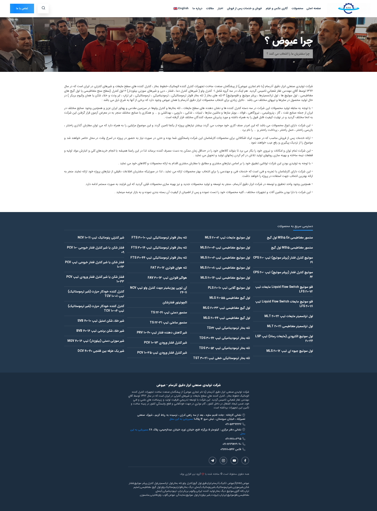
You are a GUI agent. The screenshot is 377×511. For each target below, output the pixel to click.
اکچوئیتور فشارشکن (175, 302)
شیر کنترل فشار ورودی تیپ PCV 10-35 (162, 352)
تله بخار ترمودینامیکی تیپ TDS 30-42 (224, 338)
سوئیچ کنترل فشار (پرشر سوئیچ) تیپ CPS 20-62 (283, 274)
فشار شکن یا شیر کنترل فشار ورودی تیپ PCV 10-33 (95, 279)
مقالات (210, 8)
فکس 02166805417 (231, 449)
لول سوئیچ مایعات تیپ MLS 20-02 (227, 237)
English (182, 8)
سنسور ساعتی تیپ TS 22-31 (168, 322)
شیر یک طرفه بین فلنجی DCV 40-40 (101, 351)
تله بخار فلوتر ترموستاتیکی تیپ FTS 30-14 (159, 247)
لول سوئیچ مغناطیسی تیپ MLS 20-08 (225, 267)
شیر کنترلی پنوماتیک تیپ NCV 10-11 (101, 237)
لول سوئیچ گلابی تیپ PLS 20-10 (229, 287)
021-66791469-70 (232, 444)
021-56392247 (233, 424)
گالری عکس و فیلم (277, 8)
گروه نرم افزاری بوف (190, 474)
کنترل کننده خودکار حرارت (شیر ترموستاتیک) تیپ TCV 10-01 (96, 294)
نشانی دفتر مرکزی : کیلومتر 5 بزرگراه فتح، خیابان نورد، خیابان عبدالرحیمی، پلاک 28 (195, 430)
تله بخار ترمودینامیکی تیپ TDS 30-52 (224, 348)
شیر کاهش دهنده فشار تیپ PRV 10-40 (162, 332)
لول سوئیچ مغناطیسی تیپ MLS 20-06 (225, 257)
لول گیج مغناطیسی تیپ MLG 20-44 (226, 318)
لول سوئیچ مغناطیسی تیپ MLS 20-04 (225, 247)
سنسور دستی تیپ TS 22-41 (169, 312)
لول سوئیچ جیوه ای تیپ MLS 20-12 (289, 351)
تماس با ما (22, 8)
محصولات (297, 8)
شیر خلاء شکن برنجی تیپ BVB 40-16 (100, 330)
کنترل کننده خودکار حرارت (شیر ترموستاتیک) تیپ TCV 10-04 (96, 308)
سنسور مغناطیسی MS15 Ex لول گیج (290, 237)
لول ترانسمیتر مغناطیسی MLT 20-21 (290, 326)
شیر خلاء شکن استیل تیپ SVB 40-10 (100, 320)
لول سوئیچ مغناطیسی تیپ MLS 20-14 (225, 277)
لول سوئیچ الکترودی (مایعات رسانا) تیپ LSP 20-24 (284, 338)
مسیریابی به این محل (181, 419)
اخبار (220, 8)
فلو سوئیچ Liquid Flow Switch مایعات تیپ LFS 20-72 (284, 289)
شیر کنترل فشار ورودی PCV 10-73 (165, 342)
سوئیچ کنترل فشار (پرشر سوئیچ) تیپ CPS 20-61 (283, 260)
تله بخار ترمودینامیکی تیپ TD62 (228, 328)
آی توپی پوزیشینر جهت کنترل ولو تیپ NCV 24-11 (158, 290)
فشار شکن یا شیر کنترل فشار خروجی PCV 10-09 (95, 250)
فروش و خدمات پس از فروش (244, 8)
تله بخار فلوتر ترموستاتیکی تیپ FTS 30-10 (159, 237)
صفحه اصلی (313, 8)
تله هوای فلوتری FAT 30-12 (169, 267)
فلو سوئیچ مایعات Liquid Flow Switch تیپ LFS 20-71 (284, 304)
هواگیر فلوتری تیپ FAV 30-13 (167, 277)
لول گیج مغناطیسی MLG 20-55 (229, 297)
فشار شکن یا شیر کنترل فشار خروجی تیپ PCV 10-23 (94, 264)
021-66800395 (233, 439)
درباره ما (197, 8)
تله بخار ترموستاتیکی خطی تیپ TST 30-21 (221, 358)
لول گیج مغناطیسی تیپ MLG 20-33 (226, 308)
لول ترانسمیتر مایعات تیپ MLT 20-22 (288, 316)
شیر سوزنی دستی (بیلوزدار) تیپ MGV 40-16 (95, 340)
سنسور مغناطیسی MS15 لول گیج (292, 247)
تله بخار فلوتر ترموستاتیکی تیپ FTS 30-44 (158, 257)
